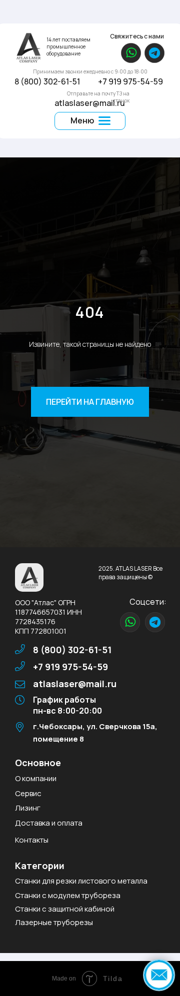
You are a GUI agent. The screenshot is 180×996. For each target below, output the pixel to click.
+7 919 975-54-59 (130, 81)
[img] (28, 47)
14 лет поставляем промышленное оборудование (68, 46)
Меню (82, 120)
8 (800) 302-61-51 (47, 81)
